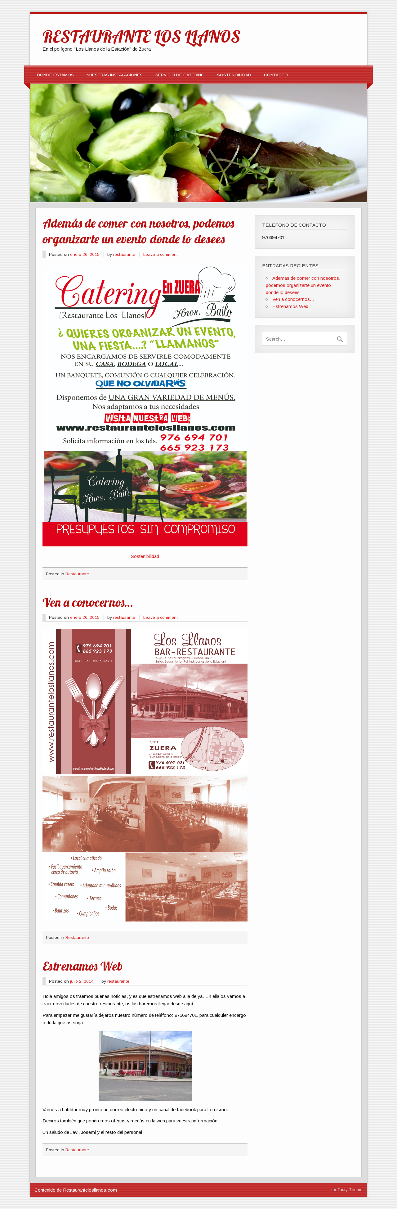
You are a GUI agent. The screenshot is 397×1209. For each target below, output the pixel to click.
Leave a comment (160, 254)
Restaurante (77, 574)
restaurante (124, 254)
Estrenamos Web (82, 966)
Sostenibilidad (234, 75)
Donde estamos (55, 75)
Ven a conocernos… (87, 602)
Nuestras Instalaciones (115, 75)
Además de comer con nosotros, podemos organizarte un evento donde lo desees (138, 231)
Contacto (276, 75)
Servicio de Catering (179, 75)
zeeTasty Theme (346, 1189)
